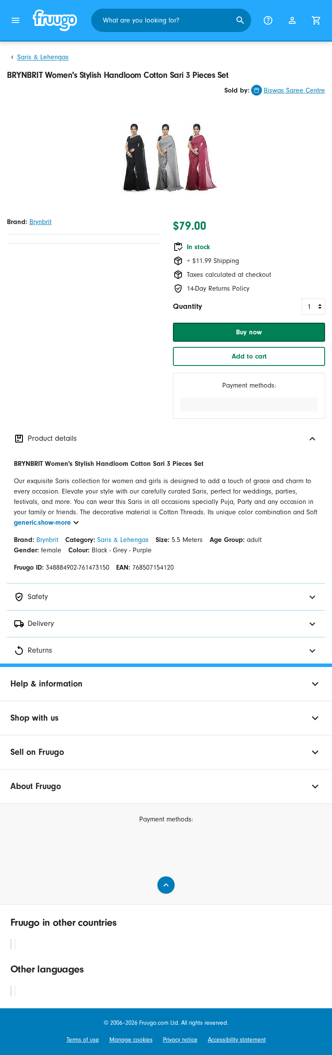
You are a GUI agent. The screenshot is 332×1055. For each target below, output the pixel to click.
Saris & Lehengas (43, 57)
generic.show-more (42, 522)
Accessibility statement (237, 1039)
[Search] (240, 20)
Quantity (187, 306)
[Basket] (316, 20)
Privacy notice (180, 1039)
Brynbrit (40, 222)
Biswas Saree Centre (294, 90)
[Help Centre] (268, 20)
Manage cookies (131, 1039)
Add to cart (249, 356)
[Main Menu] (15, 20)
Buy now (249, 332)
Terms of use (83, 1039)
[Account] (292, 20)
